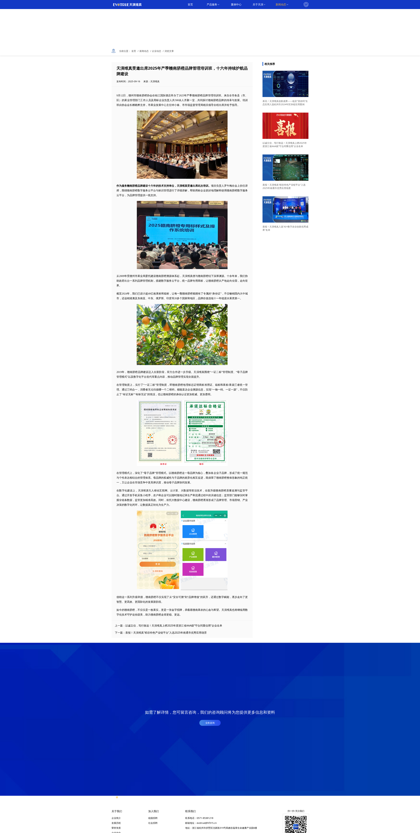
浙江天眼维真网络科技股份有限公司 (129, 4)
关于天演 (258, 4)
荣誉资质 (116, 827)
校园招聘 (153, 818)
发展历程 (116, 822)
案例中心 (236, 4)
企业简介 (116, 818)
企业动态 (156, 51)
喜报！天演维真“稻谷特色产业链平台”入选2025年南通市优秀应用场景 (166, 632)
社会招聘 (153, 822)
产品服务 (212, 4)
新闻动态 (281, 4)
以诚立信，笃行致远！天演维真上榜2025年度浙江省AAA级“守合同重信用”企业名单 (173, 625)
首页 (190, 4)
